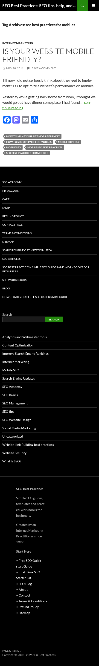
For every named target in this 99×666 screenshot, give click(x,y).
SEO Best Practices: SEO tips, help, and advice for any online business (39, 5)
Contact (24, 595)
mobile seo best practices (44, 147)
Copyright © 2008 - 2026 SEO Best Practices (28, 655)
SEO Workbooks (14, 280)
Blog (6, 288)
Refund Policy (13, 216)
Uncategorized (12, 436)
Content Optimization (18, 345)
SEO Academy (12, 182)
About (23, 589)
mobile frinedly (68, 141)
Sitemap (8, 241)
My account (11, 190)
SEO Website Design (16, 420)
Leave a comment (43, 68)
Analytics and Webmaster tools (24, 337)
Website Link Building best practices (28, 445)
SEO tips (8, 411)
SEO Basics (10, 395)
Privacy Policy (10, 650)
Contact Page (12, 224)
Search (7, 314)
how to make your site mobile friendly (33, 136)
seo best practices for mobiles (27, 152)
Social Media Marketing (19, 428)
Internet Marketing (17, 43)
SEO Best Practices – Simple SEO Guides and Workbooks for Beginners (45, 269)
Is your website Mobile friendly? (48, 55)
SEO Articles (11, 258)
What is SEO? (11, 461)
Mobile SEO (13, 147)
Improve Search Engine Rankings (25, 353)
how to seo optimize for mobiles (29, 141)
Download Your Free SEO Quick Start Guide (35, 297)
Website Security (14, 453)
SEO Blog (25, 584)
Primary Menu (93, 5)
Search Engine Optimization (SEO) (27, 250)
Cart (5, 199)
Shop (6, 207)
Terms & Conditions (17, 233)
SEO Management (15, 403)
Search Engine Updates (18, 378)
